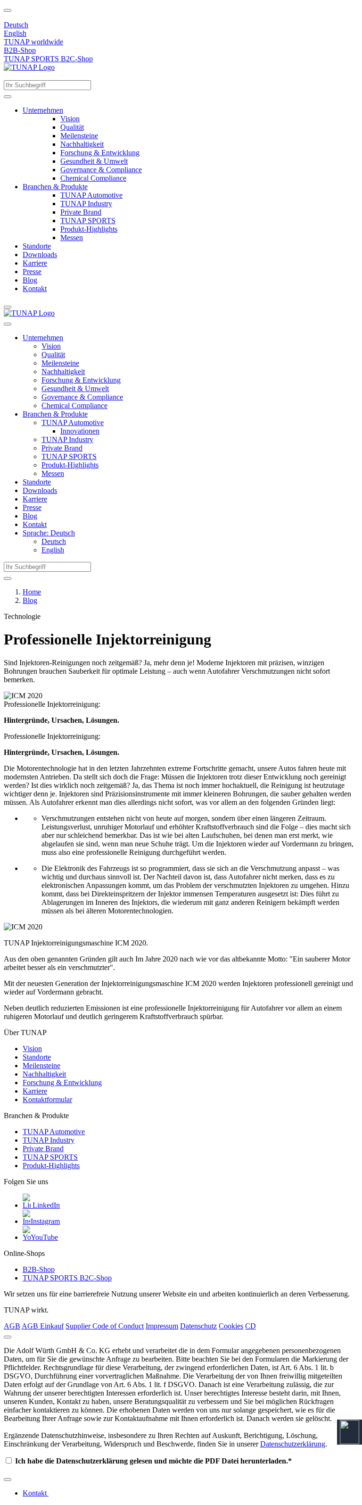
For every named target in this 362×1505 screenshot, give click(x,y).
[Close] (7, 1337)
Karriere (35, 263)
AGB (12, 1326)
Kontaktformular (47, 1099)
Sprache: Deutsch (49, 533)
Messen (71, 238)
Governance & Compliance (101, 170)
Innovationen (79, 431)
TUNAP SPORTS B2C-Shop (48, 59)
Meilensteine (79, 136)
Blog (30, 280)
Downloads (40, 255)
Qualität (72, 127)
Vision (70, 119)
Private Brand (80, 212)
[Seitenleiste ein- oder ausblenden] (7, 307)
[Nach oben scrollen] (7, 10)
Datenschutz (198, 1326)
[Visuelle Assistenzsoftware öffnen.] (349, 1432)
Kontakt (35, 288)
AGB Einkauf (43, 1326)
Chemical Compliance (93, 178)
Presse (32, 272)
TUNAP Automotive (91, 195)
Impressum (162, 1326)
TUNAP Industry (86, 204)
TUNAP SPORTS (87, 221)
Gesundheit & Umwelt (94, 161)
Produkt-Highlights (88, 229)
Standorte (37, 246)
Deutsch (16, 25)
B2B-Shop (20, 50)
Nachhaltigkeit (82, 144)
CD (250, 1326)
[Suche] (7, 96)
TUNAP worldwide (33, 42)
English (15, 33)
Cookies (231, 1326)
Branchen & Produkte (55, 187)
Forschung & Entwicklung (100, 153)
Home (32, 592)
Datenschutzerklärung (292, 1444)
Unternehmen (43, 110)
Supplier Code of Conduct (105, 1326)
